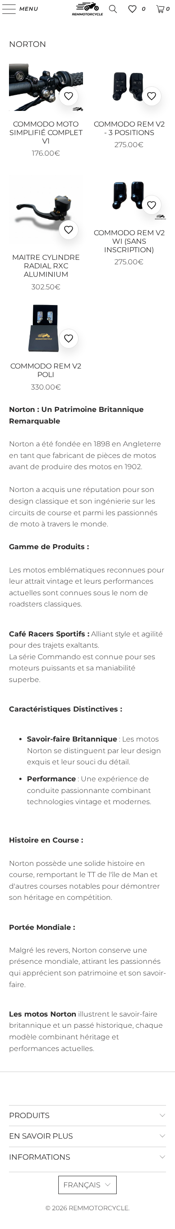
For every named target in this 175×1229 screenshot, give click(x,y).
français (82, 1185)
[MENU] (4, 9)
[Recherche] (113, 9)
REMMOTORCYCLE (98, 1208)
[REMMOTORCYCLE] (87, 9)
